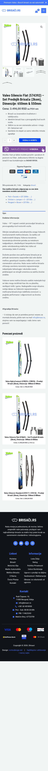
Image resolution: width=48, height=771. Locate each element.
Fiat (9, 197)
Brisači (33, 185)
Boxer (19, 202)
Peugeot (11, 202)
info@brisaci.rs (39, 317)
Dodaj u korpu (30, 140)
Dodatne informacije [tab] (10, 218)
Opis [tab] (4, 213)
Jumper (19, 199)
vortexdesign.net (15, 650)
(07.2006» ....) (26, 197)
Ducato (16, 197)
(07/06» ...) (27, 202)
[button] (41, 27)
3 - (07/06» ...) (29, 199)
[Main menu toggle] (43, 10)
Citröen (11, 199)
